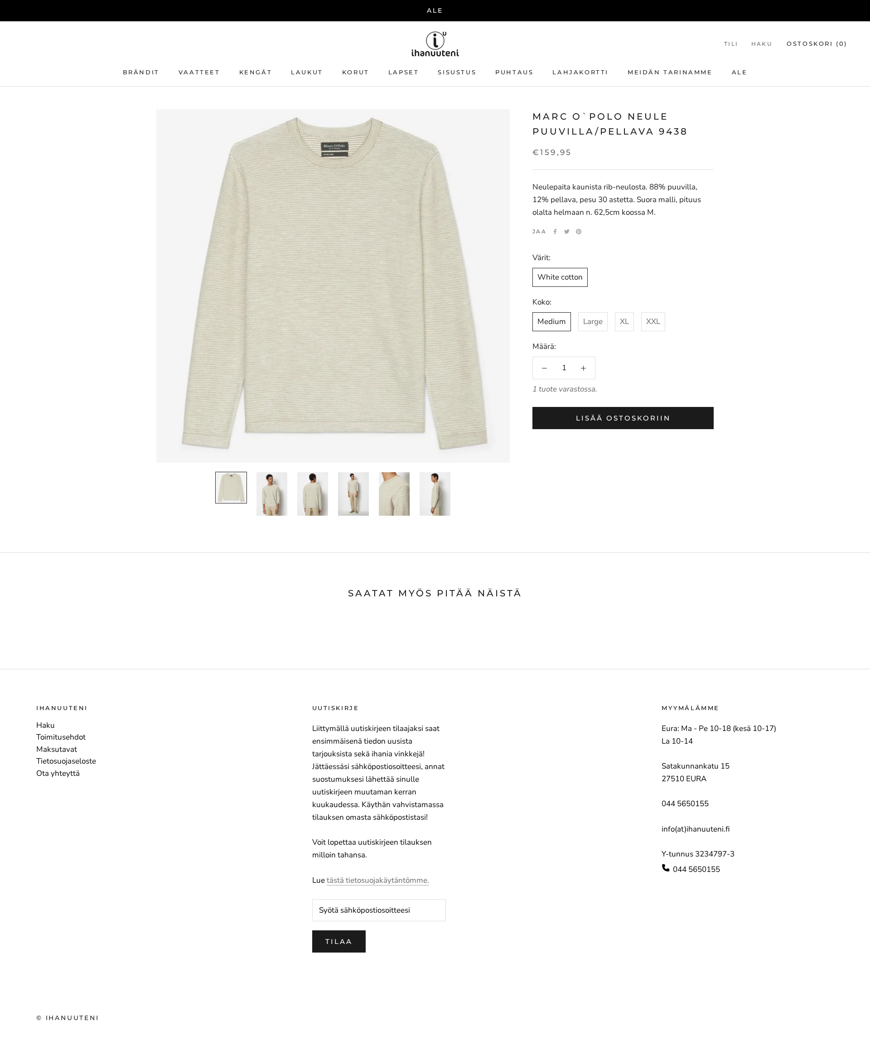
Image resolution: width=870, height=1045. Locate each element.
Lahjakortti (580, 72)
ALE (435, 10)
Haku (762, 43)
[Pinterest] (578, 231)
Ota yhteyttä (58, 773)
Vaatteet (199, 72)
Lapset (403, 72)
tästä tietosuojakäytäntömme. (378, 880)
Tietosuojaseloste (66, 761)
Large (593, 321)
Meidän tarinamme (670, 72)
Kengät (255, 72)
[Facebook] (555, 231)
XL (624, 321)
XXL (653, 321)
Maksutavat (56, 749)
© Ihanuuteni (67, 1018)
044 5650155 (696, 869)
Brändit (141, 72)
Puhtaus (514, 72)
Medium (551, 321)
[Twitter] (567, 231)
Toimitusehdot (61, 737)
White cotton (560, 277)
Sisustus (457, 72)
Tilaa (339, 941)
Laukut (307, 72)
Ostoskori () (817, 43)
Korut (355, 72)
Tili (731, 43)
